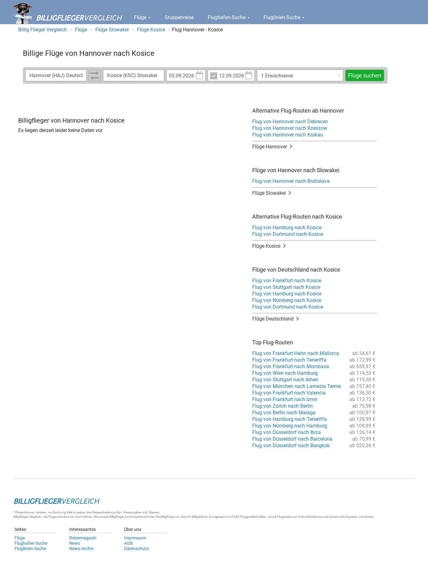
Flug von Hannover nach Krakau (287, 135)
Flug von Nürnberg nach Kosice (286, 300)
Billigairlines (199, 516)
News (74, 543)
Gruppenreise (179, 17)
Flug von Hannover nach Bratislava (291, 181)
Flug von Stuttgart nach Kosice (286, 287)
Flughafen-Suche (227, 17)
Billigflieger (20, 516)
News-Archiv (81, 548)
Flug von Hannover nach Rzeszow (289, 128)
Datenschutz (136, 548)
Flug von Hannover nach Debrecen (290, 122)
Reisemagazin (83, 537)
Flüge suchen (364, 75)
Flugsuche (55, 516)
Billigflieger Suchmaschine (127, 516)
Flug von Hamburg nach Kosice (286, 228)
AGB (128, 543)
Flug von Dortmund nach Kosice (287, 234)
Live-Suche (365, 516)
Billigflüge (167, 516)
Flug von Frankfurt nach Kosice (286, 281)
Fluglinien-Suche (282, 17)
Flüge (141, 17)
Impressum (135, 537)
